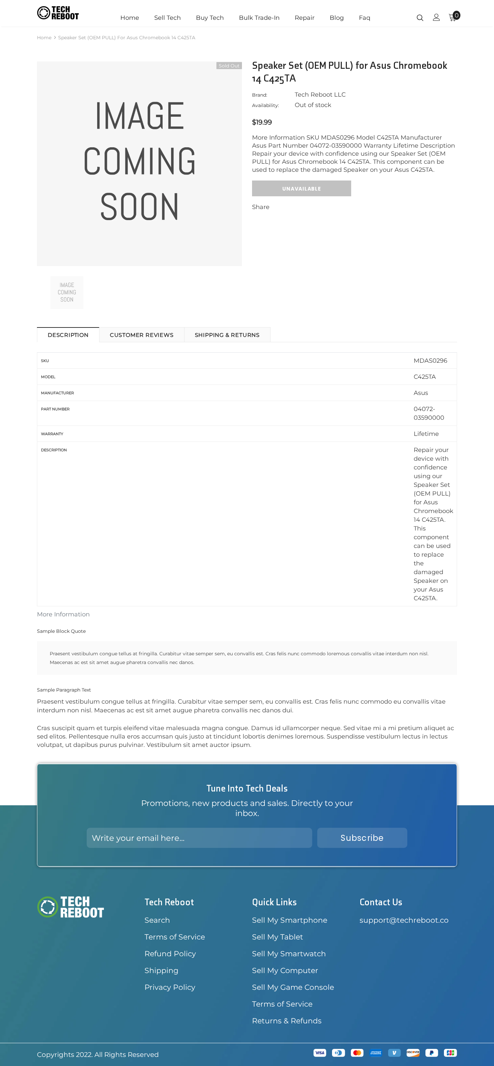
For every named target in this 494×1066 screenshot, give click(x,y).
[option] (139, 163)
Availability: (265, 105)
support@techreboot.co (404, 920)
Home (44, 38)
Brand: (259, 95)
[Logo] (58, 12)
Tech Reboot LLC (320, 94)
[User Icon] (436, 17)
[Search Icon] (420, 17)
